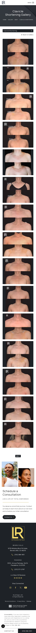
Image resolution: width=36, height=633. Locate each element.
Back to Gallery (27, 34)
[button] (3, 626)
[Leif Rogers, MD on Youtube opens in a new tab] (26, 588)
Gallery (10, 19)
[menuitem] (10, 588)
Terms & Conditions (10, 601)
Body (16, 19)
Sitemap (29, 601)
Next (18, 456)
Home (4, 19)
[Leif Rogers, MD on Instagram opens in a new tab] (10, 588)
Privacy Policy (21, 601)
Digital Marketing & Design (19, 606)
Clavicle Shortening (26, 19)
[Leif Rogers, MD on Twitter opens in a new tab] (20, 588)
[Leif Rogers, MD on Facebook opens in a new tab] (15, 588)
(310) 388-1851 (15, 625)
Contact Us (8, 517)
